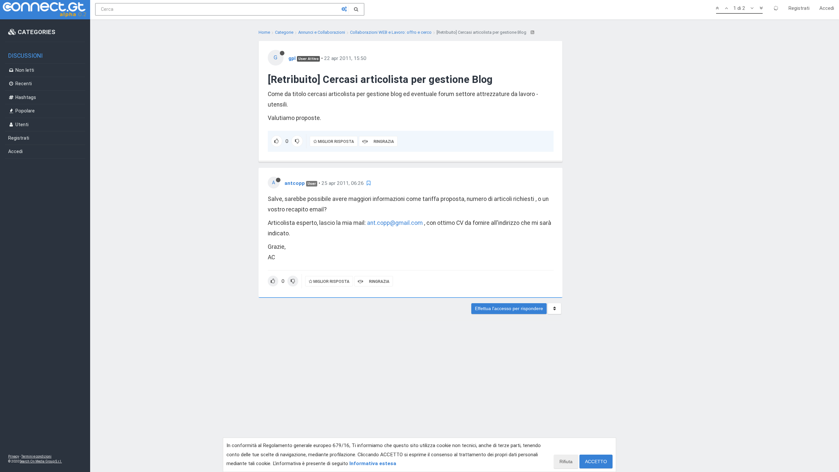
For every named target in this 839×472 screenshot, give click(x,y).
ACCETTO (596, 461)
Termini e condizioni (36, 456)
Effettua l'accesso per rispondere (509, 308)
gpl (292, 58)
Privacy (13, 456)
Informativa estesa (372, 463)
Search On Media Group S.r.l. (41, 461)
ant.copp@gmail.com (395, 223)
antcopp (294, 183)
